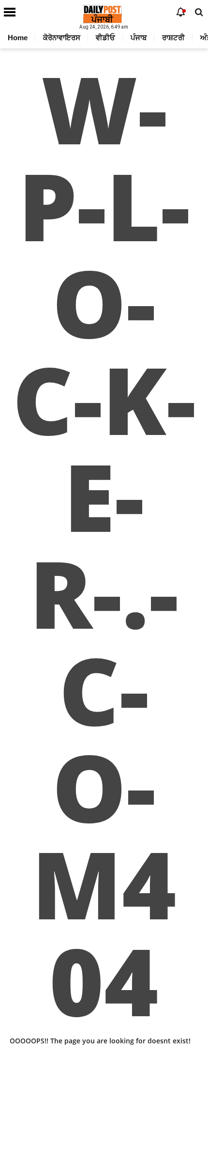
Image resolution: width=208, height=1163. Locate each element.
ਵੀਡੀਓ (105, 37)
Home (18, 37)
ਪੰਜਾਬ (139, 37)
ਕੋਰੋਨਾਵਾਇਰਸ (61, 37)
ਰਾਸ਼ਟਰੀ (173, 37)
